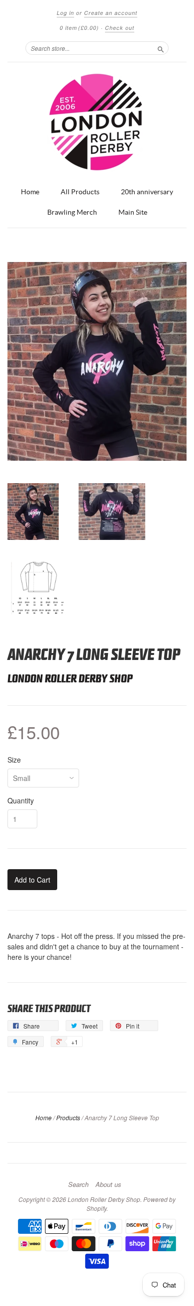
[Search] (161, 48)
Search (78, 1184)
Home (30, 192)
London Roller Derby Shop (70, 678)
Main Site (132, 212)
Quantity (20, 800)
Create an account (110, 12)
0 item (79, 27)
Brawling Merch (72, 212)
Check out (119, 27)
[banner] (97, 122)
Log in (65, 12)
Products (68, 1117)
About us (108, 1184)
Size (14, 760)
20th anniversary (147, 192)
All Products (80, 192)
